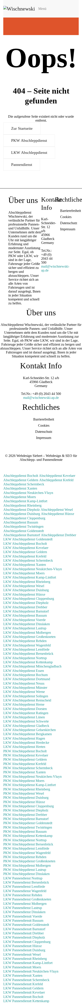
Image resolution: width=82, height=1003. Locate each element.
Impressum (67, 229)
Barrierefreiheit (70, 211)
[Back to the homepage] (19, 9)
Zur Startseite (22, 128)
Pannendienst (21, 164)
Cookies (66, 217)
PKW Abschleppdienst (29, 140)
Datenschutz (68, 223)
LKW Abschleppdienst (29, 152)
